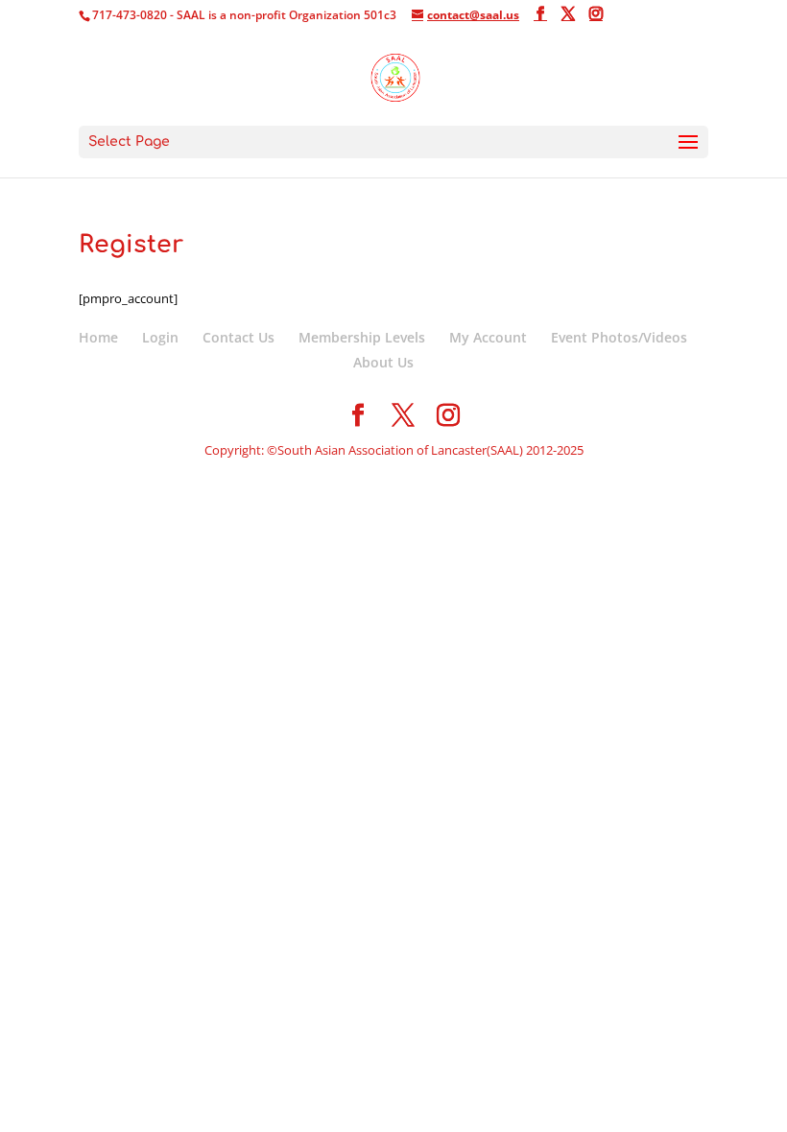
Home (98, 337)
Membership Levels (361, 337)
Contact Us (238, 337)
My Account (488, 337)
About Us (383, 362)
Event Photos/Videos (619, 337)
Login (160, 337)
